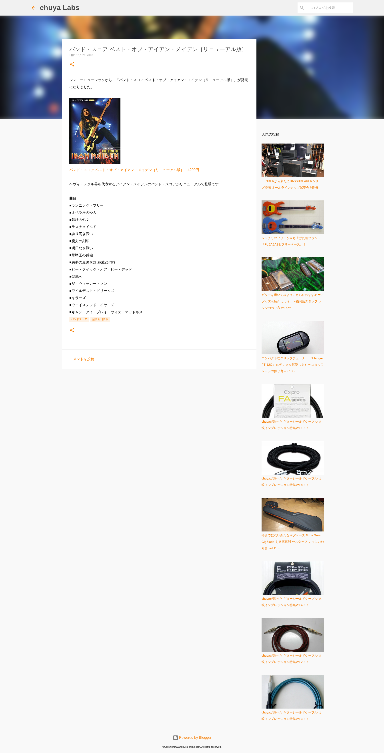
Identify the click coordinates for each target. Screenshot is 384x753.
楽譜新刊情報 (100, 319)
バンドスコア (79, 319)
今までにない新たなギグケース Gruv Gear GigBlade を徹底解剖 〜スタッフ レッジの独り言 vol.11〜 (293, 541)
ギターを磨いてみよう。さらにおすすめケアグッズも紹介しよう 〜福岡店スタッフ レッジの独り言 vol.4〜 (293, 301)
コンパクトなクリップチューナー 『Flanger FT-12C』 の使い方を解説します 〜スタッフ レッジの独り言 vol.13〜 (293, 364)
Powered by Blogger (194, 737)
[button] (72, 65)
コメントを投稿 (81, 359)
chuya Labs (60, 8)
